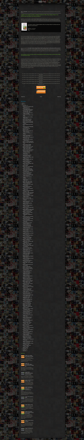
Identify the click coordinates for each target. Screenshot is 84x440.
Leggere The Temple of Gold (27, 247)
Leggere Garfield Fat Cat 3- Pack (28, 146)
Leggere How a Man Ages (27, 304)
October (24, 349)
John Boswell (25, 11)
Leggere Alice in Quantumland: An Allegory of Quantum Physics (29, 373)
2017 (23, 104)
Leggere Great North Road (27, 335)
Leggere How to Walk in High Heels (28, 192)
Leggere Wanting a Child (29, 404)
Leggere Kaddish (25, 165)
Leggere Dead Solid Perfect (27, 303)
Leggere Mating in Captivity (27, 120)
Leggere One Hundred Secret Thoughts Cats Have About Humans (29, 412)
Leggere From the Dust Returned (28, 121)
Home (22, 11)
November (24, 348)
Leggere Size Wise (25, 129)
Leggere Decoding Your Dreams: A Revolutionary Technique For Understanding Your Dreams (27, 389)
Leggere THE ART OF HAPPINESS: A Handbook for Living (27, 214)
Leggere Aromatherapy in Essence (28, 149)
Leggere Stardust (25, 347)
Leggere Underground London (27, 267)
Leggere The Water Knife (26, 266)
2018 (23, 103)
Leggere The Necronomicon (27, 285)
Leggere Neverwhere (26, 324)
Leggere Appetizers (26, 307)
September (24, 350)
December (24, 105)
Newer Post (23, 96)
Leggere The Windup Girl (29, 428)
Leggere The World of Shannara (28, 280)
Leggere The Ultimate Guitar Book (28, 141)
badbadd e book (42, 1)
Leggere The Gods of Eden (27, 197)
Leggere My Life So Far (26, 128)
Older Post (59, 96)
